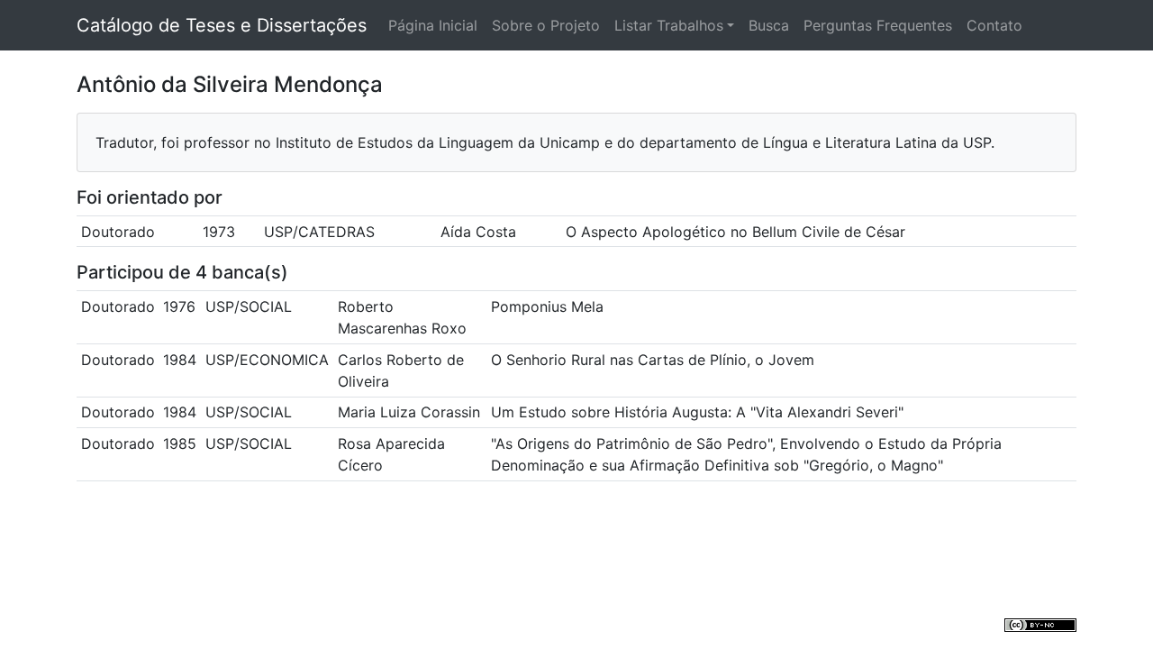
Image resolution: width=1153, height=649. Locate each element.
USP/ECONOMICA (267, 360)
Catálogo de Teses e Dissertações (222, 25)
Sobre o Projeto (546, 25)
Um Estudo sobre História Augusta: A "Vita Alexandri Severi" (697, 412)
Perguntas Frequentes (877, 25)
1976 (179, 306)
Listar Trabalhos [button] (668, 25)
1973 (219, 232)
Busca (769, 25)
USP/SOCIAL (248, 306)
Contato (994, 25)
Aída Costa (478, 232)
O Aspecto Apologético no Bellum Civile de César (735, 232)
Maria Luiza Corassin (409, 412)
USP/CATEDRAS (319, 232)
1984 (179, 360)
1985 (179, 443)
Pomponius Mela (547, 306)
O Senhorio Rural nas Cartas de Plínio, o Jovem (652, 360)
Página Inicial (432, 25)
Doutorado (118, 232)
